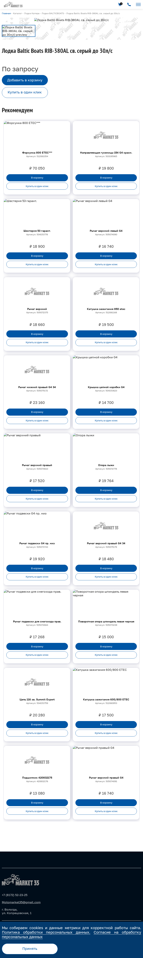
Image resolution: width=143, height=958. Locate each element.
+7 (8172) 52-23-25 (14, 895)
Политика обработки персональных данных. (46, 932)
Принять (29, 948)
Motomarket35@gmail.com (21, 902)
